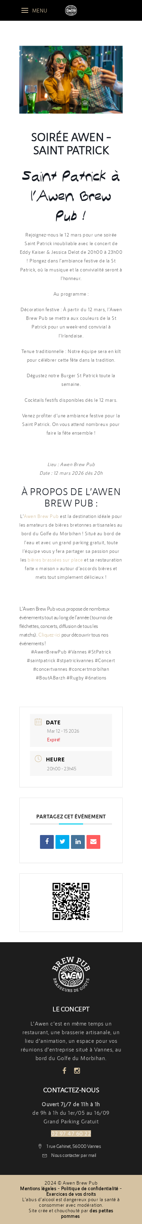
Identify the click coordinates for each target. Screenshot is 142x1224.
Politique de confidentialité (90, 1188)
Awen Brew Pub (41, 516)
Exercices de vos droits (71, 1194)
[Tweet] (62, 842)
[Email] (93, 842)
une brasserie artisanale (80, 1032)
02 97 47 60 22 (71, 1133)
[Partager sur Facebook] (47, 842)
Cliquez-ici (48, 635)
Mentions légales (38, 1188)
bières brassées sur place (55, 560)
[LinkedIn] (78, 842)
